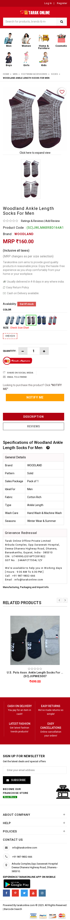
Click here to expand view (35, 152)
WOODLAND (24, 234)
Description (33, 416)
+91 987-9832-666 (22, 856)
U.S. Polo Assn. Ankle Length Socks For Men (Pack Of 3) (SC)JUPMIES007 (36, 674)
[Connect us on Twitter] (24, 893)
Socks (54, 74)
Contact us (13, 840)
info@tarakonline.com (24, 847)
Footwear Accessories (34, 74)
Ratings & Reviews (32, 220)
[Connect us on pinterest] (15, 893)
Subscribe (18, 780)
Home (6, 74)
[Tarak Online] (35, 11)
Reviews (33, 426)
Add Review (52, 220)
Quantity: (9, 350)
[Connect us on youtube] (33, 893)
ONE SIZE (10, 336)
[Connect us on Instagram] (42, 893)
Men (15, 74)
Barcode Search (13, 909)
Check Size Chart (19, 327)
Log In (48, 3)
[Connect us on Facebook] (6, 893)
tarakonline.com (26, 905)
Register (61, 3)
